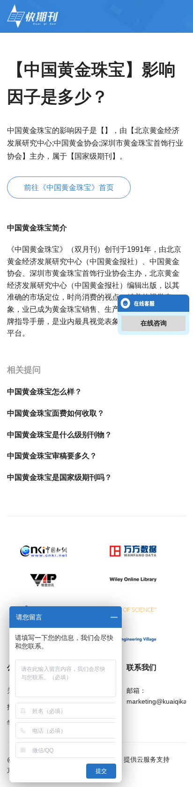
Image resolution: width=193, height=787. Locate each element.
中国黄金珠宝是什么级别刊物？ (59, 435)
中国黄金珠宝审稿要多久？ (52, 456)
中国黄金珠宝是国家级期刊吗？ (59, 477)
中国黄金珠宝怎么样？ (44, 392)
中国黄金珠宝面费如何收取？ (55, 413)
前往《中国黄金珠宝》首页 (69, 187)
